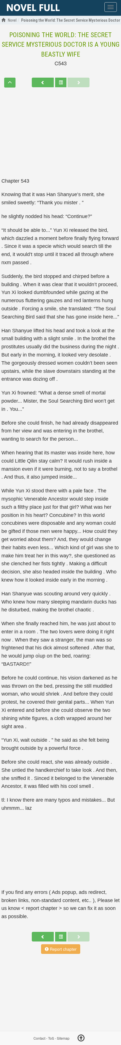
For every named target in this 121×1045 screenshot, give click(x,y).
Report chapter (63, 949)
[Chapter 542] (43, 82)
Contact (39, 1038)
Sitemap (63, 1038)
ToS (51, 1038)
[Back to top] (81, 1039)
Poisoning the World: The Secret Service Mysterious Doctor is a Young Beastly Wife (61, 44)
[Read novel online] (33, 8)
